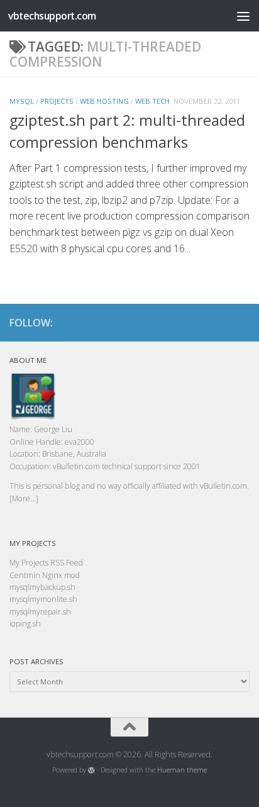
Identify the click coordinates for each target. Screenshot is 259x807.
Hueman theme (182, 769)
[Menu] (243, 15)
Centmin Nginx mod (44, 575)
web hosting (104, 101)
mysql (21, 101)
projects (57, 101)
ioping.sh (25, 623)
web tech (152, 101)
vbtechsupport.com (52, 16)
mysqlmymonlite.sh (43, 599)
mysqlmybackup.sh (42, 587)
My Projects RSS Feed (46, 562)
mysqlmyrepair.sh (40, 611)
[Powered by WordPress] (91, 770)
